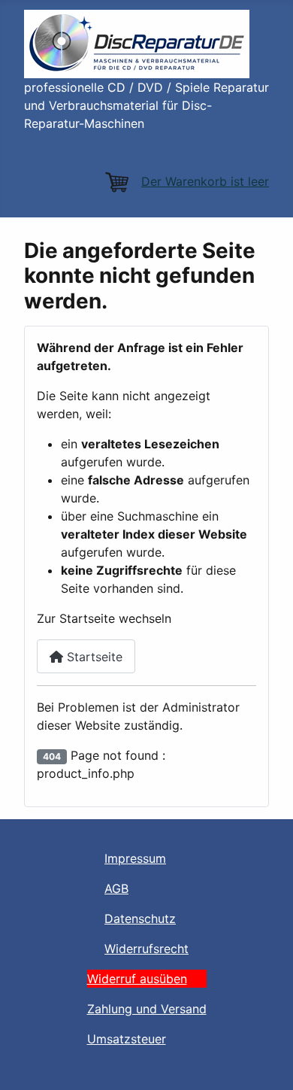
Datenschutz (140, 918)
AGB (116, 888)
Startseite (92, 656)
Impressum (135, 858)
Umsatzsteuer (126, 1038)
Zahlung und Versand (147, 1008)
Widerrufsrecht (146, 948)
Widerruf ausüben (137, 978)
